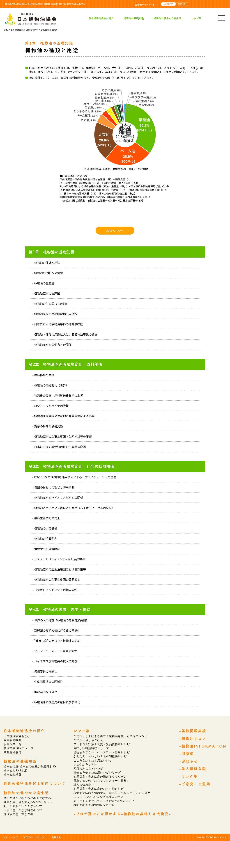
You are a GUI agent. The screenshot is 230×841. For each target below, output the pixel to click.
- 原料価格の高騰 (43, 375)
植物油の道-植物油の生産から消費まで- (30, 766)
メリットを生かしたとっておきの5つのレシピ (104, 800)
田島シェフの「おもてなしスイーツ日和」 (101, 780)
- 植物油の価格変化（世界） (50, 385)
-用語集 (186, 753)
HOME (5, 29)
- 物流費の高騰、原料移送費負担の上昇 (57, 395)
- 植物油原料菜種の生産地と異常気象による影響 (63, 416)
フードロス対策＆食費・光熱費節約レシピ (101, 744)
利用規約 (56, 837)
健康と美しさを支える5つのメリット (28, 802)
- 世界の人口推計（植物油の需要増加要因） (60, 620)
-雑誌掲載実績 (192, 731)
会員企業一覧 (12, 744)
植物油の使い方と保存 (18, 814)
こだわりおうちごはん (88, 740)
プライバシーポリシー (34, 837)
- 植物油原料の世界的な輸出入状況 (54, 314)
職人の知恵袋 (82, 784)
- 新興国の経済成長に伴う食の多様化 (56, 630)
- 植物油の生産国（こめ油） (50, 303)
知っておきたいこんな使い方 (23, 806)
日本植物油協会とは (17, 736)
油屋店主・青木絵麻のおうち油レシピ (98, 788)
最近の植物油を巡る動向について (24, 29)
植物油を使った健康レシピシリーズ (97, 772)
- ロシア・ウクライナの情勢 (50, 406)
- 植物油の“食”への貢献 (47, 273)
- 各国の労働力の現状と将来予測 (53, 487)
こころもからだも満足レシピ (92, 760)
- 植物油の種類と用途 (46, 262)
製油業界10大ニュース (19, 748)
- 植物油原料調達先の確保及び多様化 (56, 702)
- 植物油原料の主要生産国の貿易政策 (56, 579)
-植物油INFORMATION (202, 746)
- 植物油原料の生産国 (46, 293)
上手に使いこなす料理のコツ (23, 810)
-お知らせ (188, 761)
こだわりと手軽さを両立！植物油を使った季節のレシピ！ (112, 736)
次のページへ (115, 230)
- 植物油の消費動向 (44, 538)
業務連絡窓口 (12, 752)
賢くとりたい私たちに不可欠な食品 (27, 797)
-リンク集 (188, 776)
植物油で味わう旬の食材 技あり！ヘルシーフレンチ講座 (112, 792)
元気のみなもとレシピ (88, 768)
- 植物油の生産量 (43, 283)
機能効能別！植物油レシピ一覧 (94, 804)
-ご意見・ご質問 (194, 784)
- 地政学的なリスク (44, 692)
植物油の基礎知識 (134, 18)
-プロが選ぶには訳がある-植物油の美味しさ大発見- (122, 814)
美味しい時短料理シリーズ (91, 748)
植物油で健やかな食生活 (167, 18)
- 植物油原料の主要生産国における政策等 (59, 569)
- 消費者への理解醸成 (46, 549)
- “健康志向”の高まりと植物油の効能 (56, 640)
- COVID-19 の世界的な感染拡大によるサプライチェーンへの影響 (74, 477)
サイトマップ (11, 837)
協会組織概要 (12, 740)
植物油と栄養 (12, 774)
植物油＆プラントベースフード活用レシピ (101, 752)
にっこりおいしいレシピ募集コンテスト (100, 796)
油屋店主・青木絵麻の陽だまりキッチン (100, 776)
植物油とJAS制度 (15, 770)
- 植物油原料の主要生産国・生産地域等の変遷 (62, 436)
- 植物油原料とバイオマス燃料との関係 (57, 497)
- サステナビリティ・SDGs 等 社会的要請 (59, 559)
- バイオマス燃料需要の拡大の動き (54, 661)
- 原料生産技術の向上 (46, 518)
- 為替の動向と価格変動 (47, 426)
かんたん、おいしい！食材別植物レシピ (100, 756)
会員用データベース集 (145, 4)
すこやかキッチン (85, 764)
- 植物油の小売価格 (44, 528)
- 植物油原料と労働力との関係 (52, 344)
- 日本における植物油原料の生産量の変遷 (59, 446)
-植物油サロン (192, 738)
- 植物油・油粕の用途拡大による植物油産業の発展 (64, 334)
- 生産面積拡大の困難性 (47, 681)
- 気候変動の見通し (44, 671)
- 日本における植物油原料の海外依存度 (57, 324)
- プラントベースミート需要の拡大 (54, 651)
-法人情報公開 (192, 769)
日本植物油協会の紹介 (101, 18)
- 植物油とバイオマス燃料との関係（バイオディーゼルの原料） (73, 508)
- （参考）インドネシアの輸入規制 (54, 590)
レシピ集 (196, 18)
